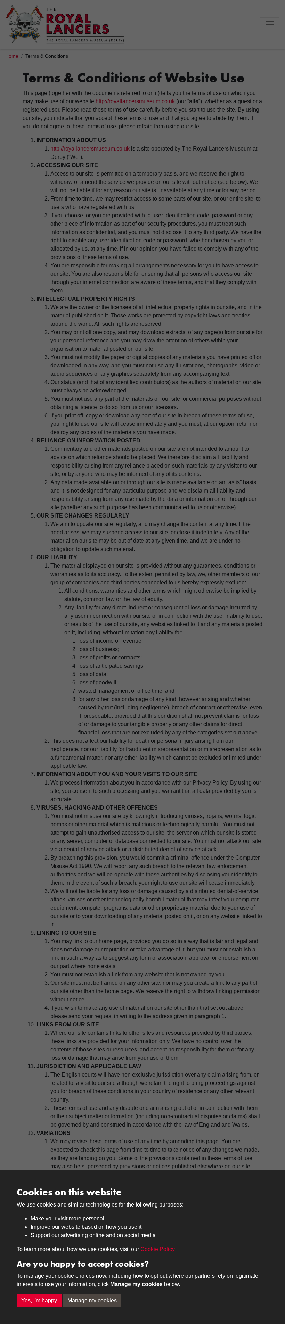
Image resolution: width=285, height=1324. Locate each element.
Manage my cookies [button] (92, 1300)
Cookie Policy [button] (157, 1249)
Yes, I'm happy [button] (39, 1300)
